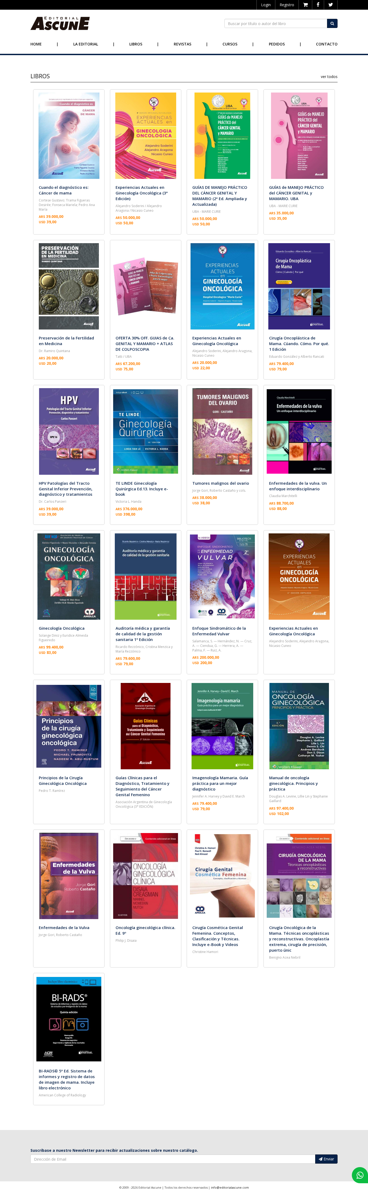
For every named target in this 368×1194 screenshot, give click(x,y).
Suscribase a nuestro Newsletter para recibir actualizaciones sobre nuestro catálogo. (114, 1150)
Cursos (230, 44)
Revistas (182, 44)
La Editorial (85, 44)
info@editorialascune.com (230, 1187)
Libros (135, 44)
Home (36, 44)
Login (266, 4)
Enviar (328, 1158)
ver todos (329, 76)
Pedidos (277, 44)
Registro (287, 4)
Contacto (327, 44)
